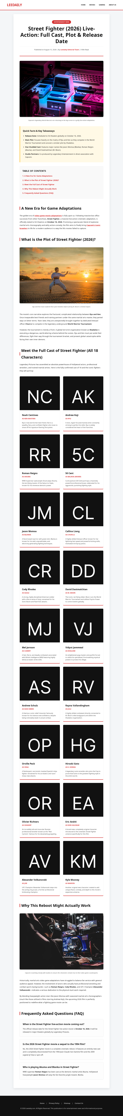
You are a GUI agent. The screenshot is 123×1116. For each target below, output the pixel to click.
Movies (92, 5)
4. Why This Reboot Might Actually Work (39, 189)
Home (83, 5)
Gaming (102, 5)
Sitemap (67, 1103)
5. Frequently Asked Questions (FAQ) (37, 193)
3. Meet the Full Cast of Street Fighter (38, 184)
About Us (112, 5)
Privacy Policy (54, 1103)
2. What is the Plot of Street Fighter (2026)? (40, 180)
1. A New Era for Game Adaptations (37, 176)
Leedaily (14, 5)
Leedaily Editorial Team (69, 50)
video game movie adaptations (48, 215)
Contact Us (79, 1103)
